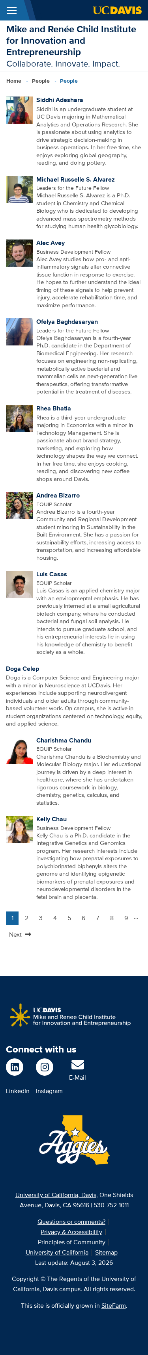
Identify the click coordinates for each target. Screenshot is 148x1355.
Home (13, 81)
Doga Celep (22, 668)
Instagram (49, 1090)
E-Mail (77, 1077)
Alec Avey (50, 242)
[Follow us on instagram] (49, 1067)
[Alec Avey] (19, 252)
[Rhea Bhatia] (19, 418)
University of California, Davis (55, 1194)
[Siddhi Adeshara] (19, 109)
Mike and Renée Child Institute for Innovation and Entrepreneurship (71, 40)
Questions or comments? (71, 1221)
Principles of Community (71, 1242)
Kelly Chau (51, 819)
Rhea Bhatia (53, 408)
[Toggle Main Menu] (12, 10)
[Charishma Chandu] (19, 750)
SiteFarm (113, 1305)
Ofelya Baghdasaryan (67, 321)
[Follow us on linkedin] (18, 1067)
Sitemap (106, 1252)
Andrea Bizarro (58, 495)
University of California (57, 1252)
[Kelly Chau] (19, 829)
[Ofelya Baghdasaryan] (19, 331)
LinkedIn (18, 1090)
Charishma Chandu (63, 740)
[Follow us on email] (77, 1067)
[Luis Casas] (19, 584)
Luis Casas (51, 574)
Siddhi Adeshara (59, 99)
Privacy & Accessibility (71, 1231)
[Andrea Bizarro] (19, 505)
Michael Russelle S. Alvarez (75, 179)
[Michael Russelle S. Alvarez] (19, 189)
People (41, 81)
